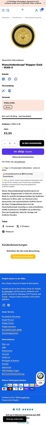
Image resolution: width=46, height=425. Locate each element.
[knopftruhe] (23, 10)
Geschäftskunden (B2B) (12, 330)
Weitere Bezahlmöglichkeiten (23, 157)
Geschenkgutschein (10, 333)
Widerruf (6, 357)
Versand (5, 354)
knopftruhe (24, 397)
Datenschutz (7, 351)
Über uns (5, 344)
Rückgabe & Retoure (10, 360)
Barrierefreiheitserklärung (13, 374)
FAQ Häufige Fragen (10, 370)
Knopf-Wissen (8, 320)
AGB (4, 347)
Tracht (4, 297)
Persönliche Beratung (11, 316)
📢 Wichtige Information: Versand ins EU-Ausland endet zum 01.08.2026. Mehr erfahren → (23, 3)
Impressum (6, 367)
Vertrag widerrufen (14, 419)
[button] (7, 10)
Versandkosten (19, 162)
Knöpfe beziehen (9, 326)
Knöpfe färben (8, 323)
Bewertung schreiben (23, 256)
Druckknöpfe (7, 291)
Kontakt (5, 364)
